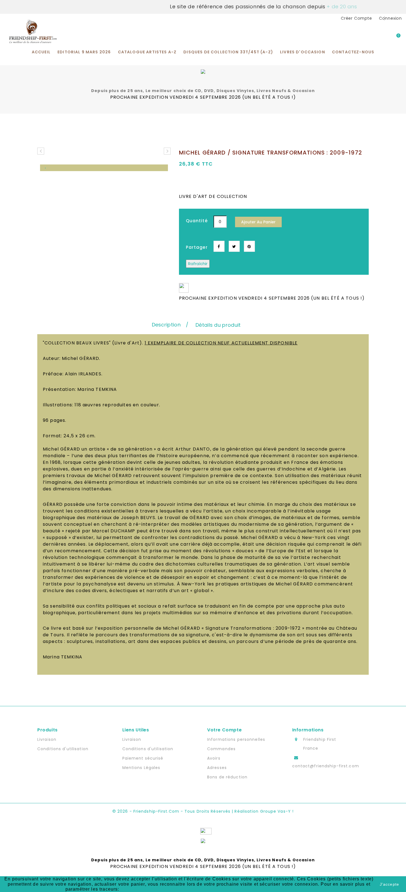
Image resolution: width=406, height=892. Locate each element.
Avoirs (213, 758)
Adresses (217, 767)
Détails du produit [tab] (218, 324)
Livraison (46, 739)
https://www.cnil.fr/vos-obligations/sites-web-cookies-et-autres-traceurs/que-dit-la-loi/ (217, 889)
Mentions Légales (141, 767)
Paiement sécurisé (143, 758)
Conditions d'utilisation (62, 749)
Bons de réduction (227, 777)
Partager (219, 246)
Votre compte (224, 730)
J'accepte (389, 884)
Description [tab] (166, 324)
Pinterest (249, 246)
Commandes (221, 749)
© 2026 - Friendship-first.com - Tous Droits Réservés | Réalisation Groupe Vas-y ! (203, 811)
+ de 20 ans (341, 6)
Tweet (234, 246)
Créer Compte (356, 18)
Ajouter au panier (258, 222)
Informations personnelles (236, 739)
